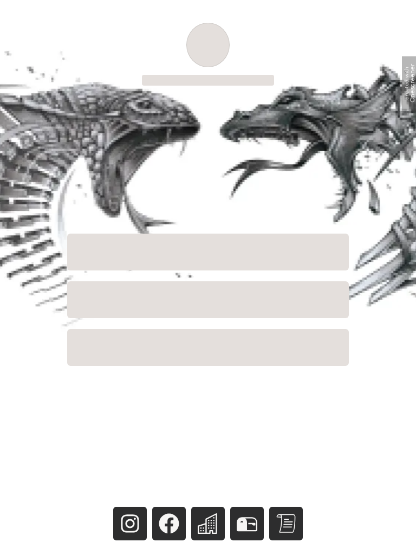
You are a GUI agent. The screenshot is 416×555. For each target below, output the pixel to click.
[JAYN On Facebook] (169, 523)
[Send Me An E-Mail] (246, 523)
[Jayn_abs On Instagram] (130, 523)
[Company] (207, 523)
